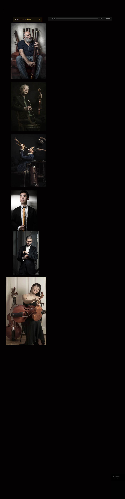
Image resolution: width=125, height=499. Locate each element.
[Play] (50, 19)
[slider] (108, 18)
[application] (80, 19)
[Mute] (104, 19)
